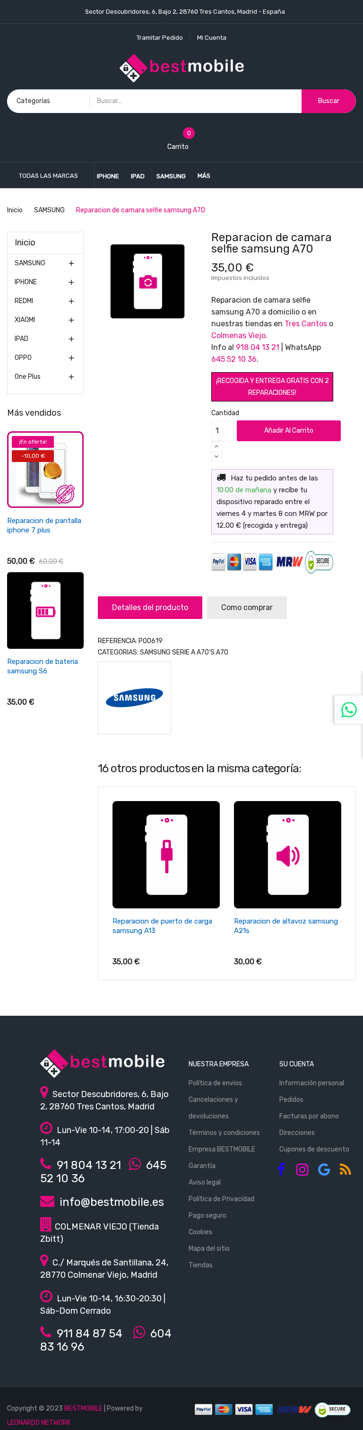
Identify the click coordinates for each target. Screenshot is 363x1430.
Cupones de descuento (314, 1149)
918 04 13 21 (257, 347)
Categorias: (118, 652)
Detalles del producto (150, 607)
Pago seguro (207, 1216)
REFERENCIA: (117, 641)
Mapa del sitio (209, 1249)
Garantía (202, 1166)
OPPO (23, 358)
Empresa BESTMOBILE (222, 1149)
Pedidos (291, 1100)
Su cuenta (296, 1064)
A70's (206, 652)
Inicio (25, 242)
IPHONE (26, 282)
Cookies (200, 1232)
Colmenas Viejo (238, 335)
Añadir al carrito (288, 431)
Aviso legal (205, 1182)
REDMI (24, 301)
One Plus (28, 377)
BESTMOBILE (83, 1408)
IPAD (21, 339)
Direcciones (297, 1133)
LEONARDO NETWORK (39, 1423)
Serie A (183, 652)
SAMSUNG (30, 263)
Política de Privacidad (221, 1199)
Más (204, 175)
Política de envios (215, 1083)
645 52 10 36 (234, 359)
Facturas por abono (309, 1116)
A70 (222, 652)
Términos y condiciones (224, 1133)
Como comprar (247, 607)
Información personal (311, 1083)
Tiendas (201, 1265)
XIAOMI (25, 320)
